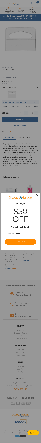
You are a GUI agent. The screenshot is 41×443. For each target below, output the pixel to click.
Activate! (20, 242)
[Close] (37, 195)
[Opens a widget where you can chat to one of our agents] (33, 433)
